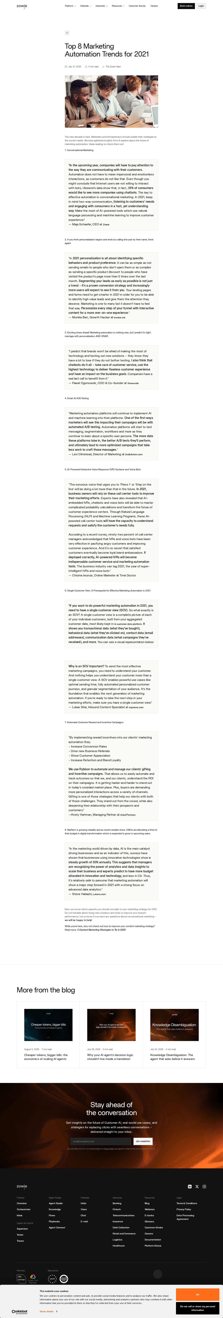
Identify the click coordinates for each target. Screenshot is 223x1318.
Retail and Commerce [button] (124, 1233)
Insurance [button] (118, 1221)
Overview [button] (22, 1203)
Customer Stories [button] (154, 1227)
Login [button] (201, 6)
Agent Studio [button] (56, 1203)
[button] (67, 32)
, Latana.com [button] (99, 894)
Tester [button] (20, 1235)
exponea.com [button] (136, 707)
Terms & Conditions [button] (187, 1203)
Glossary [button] (149, 1221)
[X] (197, 1186)
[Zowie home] (46, 6)
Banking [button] (117, 1203)
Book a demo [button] (186, 6)
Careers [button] (149, 1233)
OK (197, 1294)
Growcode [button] (133, 383)
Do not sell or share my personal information (197, 1308)
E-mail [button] (84, 1221)
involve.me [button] (119, 317)
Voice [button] (84, 1209)
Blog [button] (147, 1203)
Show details (47, 1311)
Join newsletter (143, 1141)
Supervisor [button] (22, 1229)
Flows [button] (52, 1215)
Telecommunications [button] (123, 1215)
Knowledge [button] (55, 1209)
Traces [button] (20, 1241)
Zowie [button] (106, 224)
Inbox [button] (19, 1215)
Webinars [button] (150, 1209)
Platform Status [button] (153, 1246)
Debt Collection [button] (121, 1227)
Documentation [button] (153, 1239)
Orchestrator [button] (23, 1209)
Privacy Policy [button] (184, 1209)
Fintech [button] (117, 1209)
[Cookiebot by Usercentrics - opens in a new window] (19, 1312)
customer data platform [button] (129, 624)
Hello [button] (83, 1203)
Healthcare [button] (119, 1246)
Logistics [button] (117, 1239)
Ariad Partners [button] (127, 815)
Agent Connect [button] (57, 1227)
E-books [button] (149, 1215)
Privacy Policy (109, 1149)
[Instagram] (204, 1186)
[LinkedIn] (190, 1186)
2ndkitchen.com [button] (133, 454)
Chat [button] (83, 1215)
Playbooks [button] (54, 1221)
